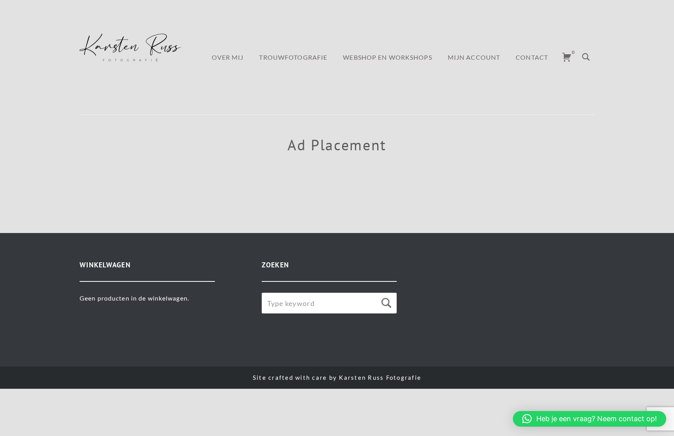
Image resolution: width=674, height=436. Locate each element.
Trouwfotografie (293, 57)
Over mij (228, 57)
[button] (589, 419)
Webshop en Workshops (387, 57)
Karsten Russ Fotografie (380, 377)
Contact (532, 57)
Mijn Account (474, 57)
